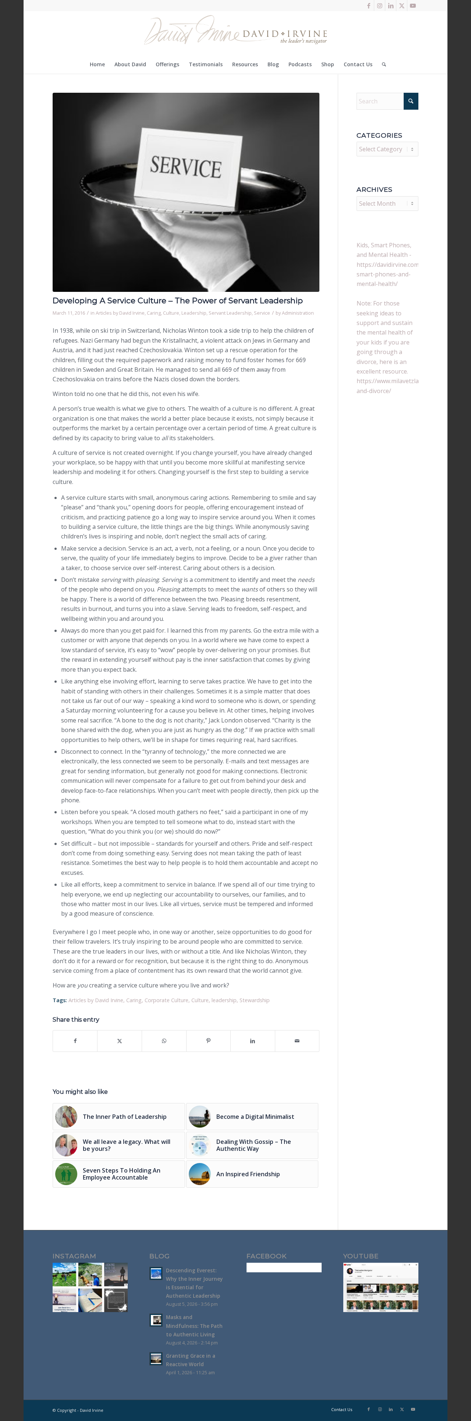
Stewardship (255, 1000)
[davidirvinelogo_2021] (235, 33)
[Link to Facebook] (368, 5)
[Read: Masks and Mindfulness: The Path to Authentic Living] (156, 1320)
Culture (171, 313)
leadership (224, 1000)
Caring (154, 313)
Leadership (193, 313)
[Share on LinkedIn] (253, 1041)
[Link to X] (401, 5)
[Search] (381, 64)
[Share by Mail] (297, 1041)
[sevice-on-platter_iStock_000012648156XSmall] (186, 192)
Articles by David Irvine (120, 313)
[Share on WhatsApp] (164, 1041)
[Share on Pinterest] (209, 1041)
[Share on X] (120, 1041)
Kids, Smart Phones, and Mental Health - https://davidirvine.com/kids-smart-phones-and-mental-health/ (396, 264)
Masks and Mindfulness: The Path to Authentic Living (194, 1325)
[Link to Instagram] (379, 5)
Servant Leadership (230, 313)
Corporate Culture (166, 1000)
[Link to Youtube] (412, 5)
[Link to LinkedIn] (390, 5)
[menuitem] (97, 64)
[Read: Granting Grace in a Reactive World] (156, 1358)
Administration (298, 313)
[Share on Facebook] (75, 1041)
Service (262, 313)
